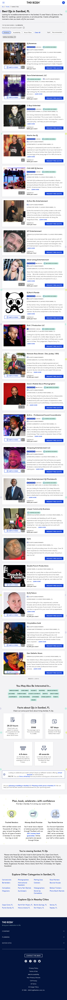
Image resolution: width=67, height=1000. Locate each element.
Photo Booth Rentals (57, 891)
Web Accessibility (33, 974)
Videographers (39, 888)
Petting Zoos (38, 880)
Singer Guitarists (52, 690)
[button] (9, 37)
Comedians (6, 888)
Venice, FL (53, 905)
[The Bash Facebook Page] (30, 961)
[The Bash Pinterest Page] (35, 961)
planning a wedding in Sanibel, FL (20, 785)
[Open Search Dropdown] (63, 2)
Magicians (6, 891)
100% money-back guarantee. (33, 834)
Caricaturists (6, 880)
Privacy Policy (33, 968)
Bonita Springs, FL (40, 905)
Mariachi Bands (14, 690)
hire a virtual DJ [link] (24, 776)
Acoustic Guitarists (34, 693)
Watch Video (13, 67)
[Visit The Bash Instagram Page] (26, 961)
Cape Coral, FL (7, 905)
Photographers (23, 880)
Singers (33, 700)
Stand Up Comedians (38, 892)
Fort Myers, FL (39, 908)
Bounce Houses (55, 883)
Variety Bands (54, 693)
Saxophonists (13, 696)
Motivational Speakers (22, 884)
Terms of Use (33, 971)
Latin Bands (35, 696)
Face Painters (54, 880)
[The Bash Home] (33, 3)
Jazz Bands (12, 693)
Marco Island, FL (24, 908)
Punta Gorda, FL (8, 908)
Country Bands (21, 693)
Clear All (37, 32)
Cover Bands (24, 690)
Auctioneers (22, 891)
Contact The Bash (33, 956)
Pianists (55, 696)
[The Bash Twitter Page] (39, 961)
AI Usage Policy (33, 987)
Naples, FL (53, 908)
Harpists (45, 693)
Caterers (37, 883)
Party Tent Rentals (24, 888)
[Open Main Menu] (3, 2)
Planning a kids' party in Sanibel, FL (43, 785)
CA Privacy (33, 981)
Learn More (38, 94)
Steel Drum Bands (24, 696)
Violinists (34, 690)
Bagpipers (42, 690)
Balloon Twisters (55, 888)
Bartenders (6, 883)
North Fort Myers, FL (25, 905)
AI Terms (33, 984)
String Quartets (46, 696)
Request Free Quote (54, 68)
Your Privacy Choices (33, 977)
